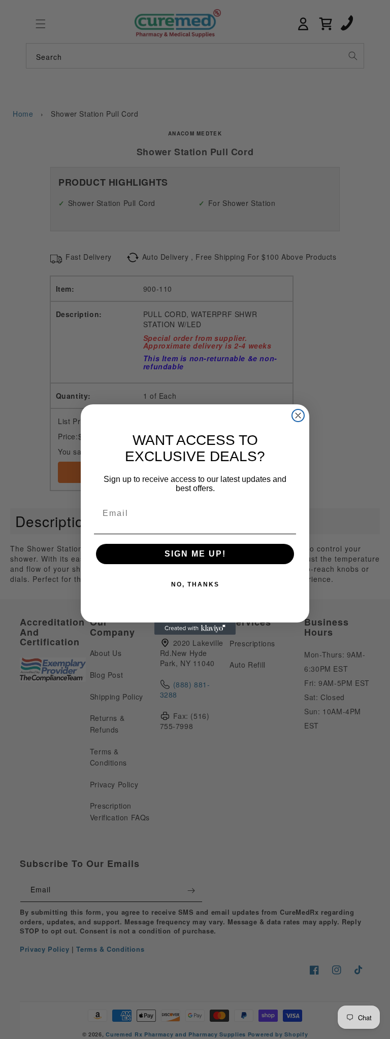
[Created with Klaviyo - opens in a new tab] (195, 628)
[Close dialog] (298, 415)
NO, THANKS (195, 584)
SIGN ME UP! (195, 553)
